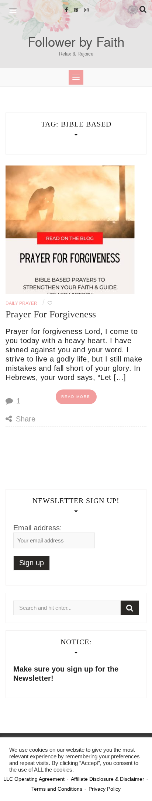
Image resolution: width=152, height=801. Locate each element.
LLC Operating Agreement (34, 779)
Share (24, 419)
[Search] (130, 608)
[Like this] (50, 303)
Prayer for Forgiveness (51, 314)
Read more (75, 397)
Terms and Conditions (56, 789)
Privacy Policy (105, 789)
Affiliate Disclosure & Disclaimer (107, 779)
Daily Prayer (21, 303)
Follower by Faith (76, 41)
